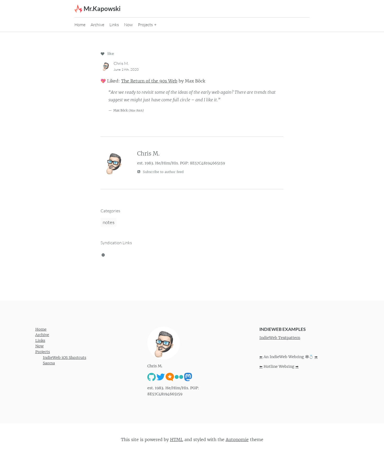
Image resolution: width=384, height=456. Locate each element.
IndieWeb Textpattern (279, 337)
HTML (176, 439)
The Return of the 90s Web (149, 81)
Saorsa (49, 363)
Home (79, 24)
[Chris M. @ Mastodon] (188, 376)
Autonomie (237, 439)
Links (114, 24)
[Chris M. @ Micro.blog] (170, 376)
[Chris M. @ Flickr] (179, 376)
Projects (145, 24)
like (110, 53)
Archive (97, 24)
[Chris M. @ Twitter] (160, 376)
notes (108, 222)
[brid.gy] (103, 254)
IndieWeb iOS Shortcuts (64, 357)
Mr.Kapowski (102, 8)
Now (128, 24)
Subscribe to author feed (163, 172)
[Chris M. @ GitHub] (151, 376)
